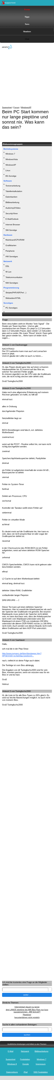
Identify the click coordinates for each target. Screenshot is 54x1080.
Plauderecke (11, 313)
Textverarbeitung (13, 186)
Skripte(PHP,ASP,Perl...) (16, 292)
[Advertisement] (25, 78)
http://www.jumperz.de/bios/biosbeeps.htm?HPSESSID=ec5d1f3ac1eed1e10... (21, 654)
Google (25, 1064)
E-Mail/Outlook (12, 219)
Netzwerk (25, 1051)
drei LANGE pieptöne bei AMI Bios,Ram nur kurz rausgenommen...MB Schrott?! (27, 1011)
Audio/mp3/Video (13, 208)
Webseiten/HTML (13, 298)
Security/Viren (12, 213)
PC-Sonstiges (11, 308)
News (27, 24)
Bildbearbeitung (12, 202)
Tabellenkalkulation (14, 191)
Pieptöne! (27, 1015)
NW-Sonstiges (12, 283)
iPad (26, 1072)
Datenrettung (12, 1072)
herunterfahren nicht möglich (27, 1017)
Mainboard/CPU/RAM (15, 240)
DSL (7, 266)
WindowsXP (26, 107)
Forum (27, 9)
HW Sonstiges (12, 256)
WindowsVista (12, 159)
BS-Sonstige (11, 176)
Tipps (27, 16)
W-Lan (8, 272)
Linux (8, 170)
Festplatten (25, 1059)
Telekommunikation (14, 277)
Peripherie (10, 251)
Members (27, 31)
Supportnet (7, 107)
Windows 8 (12, 1064)
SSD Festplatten (41, 1072)
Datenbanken (11, 197)
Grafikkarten (11, 245)
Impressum (41, 1064)
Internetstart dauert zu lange (27, 1007)
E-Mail (10, 1051)
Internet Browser (13, 224)
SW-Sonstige (11, 230)
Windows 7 (10, 154)
